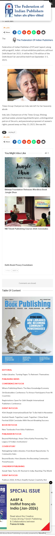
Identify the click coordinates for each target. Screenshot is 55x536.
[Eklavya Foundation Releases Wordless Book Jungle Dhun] (27, 172)
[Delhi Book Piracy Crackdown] (27, 248)
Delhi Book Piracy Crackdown (19, 265)
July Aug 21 (11, 132)
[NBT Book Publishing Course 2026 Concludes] (27, 211)
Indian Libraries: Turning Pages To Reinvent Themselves (25, 374)
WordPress (43, 533)
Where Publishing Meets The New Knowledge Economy (25, 388)
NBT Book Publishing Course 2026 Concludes (26, 229)
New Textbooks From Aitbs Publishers (18, 429)
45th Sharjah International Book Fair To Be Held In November (27, 412)
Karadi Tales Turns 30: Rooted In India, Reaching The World (27, 471)
